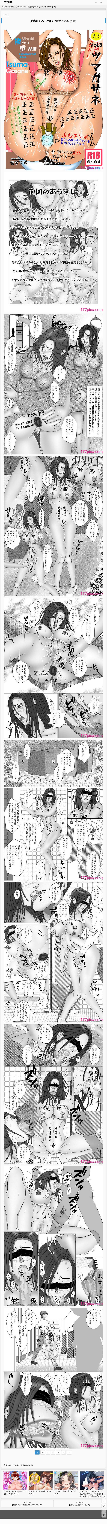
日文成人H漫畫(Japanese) (17, 7)
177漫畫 (8, 2)
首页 (6, 7)
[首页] (104, 1497)
